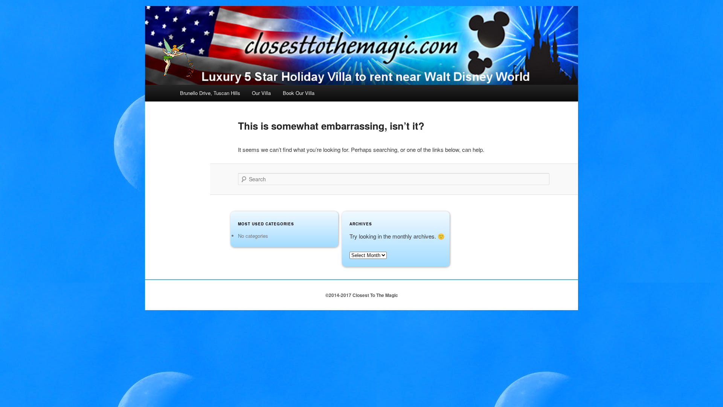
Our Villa (261, 92)
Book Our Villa (298, 92)
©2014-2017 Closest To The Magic (361, 295)
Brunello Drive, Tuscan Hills (210, 92)
